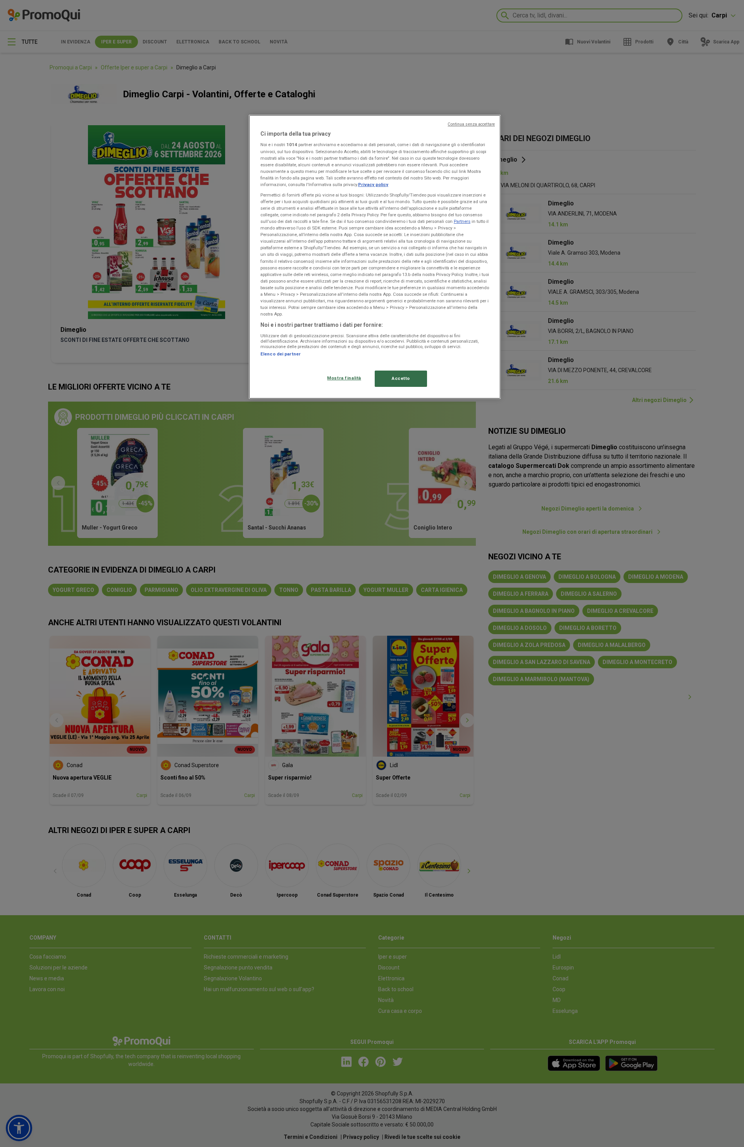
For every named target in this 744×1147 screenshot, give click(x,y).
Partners (462, 221)
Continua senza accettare (471, 124)
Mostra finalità (344, 378)
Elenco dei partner (280, 354)
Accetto (401, 378)
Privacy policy (373, 184)
